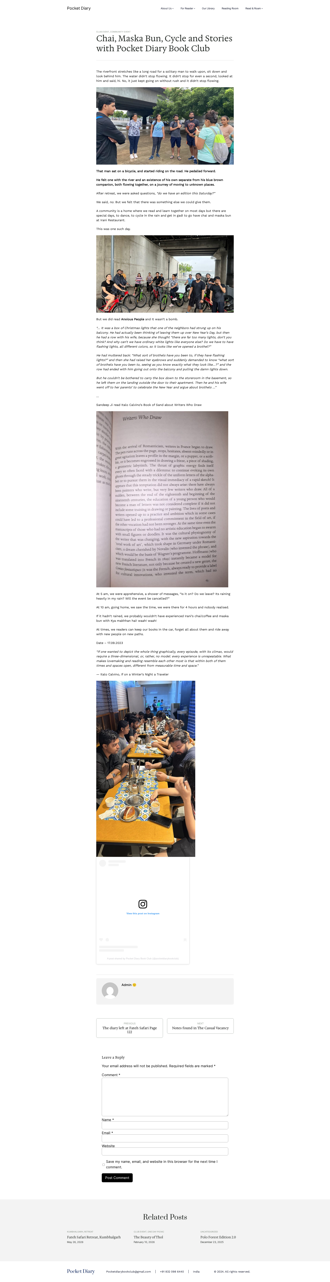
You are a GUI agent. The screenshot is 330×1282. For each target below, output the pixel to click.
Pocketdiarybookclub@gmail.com (128, 1271)
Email (107, 1133)
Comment (111, 1075)
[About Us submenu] (173, 8)
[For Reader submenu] (194, 8)
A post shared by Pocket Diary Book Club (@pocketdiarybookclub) (143, 958)
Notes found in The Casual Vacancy (200, 1028)
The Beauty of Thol (148, 1237)
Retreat (88, 1231)
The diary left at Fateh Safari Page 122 (129, 1030)
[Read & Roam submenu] (262, 8)
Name (108, 1120)
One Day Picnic (156, 1231)
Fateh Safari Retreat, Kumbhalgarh (94, 1237)
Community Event (120, 32)
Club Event (102, 32)
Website (108, 1146)
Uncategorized (209, 1231)
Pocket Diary (79, 8)
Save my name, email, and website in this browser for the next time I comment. (161, 1164)
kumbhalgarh (75, 1231)
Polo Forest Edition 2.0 (218, 1237)
